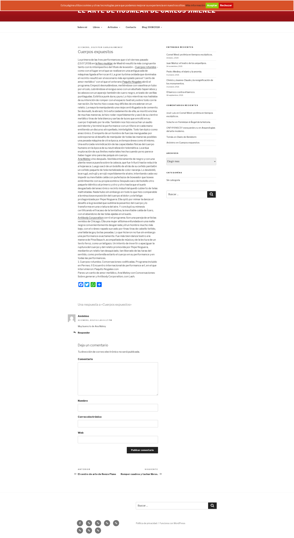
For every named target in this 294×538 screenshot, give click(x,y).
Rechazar (226, 5)
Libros (96, 27)
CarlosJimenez (113, 47)
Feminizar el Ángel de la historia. (194, 122)
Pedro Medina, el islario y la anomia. (184, 71)
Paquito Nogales (132, 81)
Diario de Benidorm (186, 137)
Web (80, 432)
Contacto (131, 27)
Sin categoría (173, 180)
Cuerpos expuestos (189, 142)
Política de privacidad (146, 523)
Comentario (85, 359)
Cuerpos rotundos (145, 67)
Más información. (196, 5)
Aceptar (212, 5)
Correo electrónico (90, 416)
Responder (84, 332)
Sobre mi (82, 27)
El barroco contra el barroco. (180, 92)
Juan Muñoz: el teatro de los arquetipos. (186, 63)
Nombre (83, 400)
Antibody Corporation (91, 217)
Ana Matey (84, 158)
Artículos (113, 27)
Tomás (169, 137)
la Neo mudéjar (104, 63)
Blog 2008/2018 (151, 27)
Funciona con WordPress (172, 523)
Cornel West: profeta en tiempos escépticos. (189, 54)
